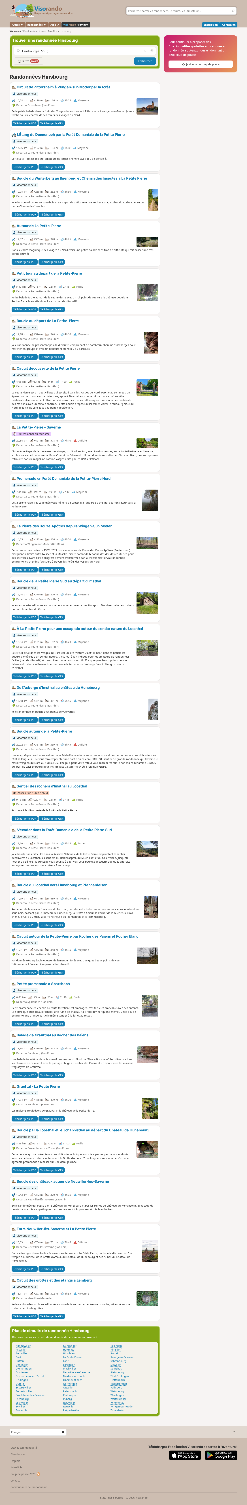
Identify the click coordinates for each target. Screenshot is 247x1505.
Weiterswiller (118, 1399)
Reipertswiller (71, 1410)
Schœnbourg (118, 1361)
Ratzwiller (69, 1402)
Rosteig (115, 1353)
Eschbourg (22, 1399)
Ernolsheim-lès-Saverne (30, 1395)
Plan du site (17, 1454)
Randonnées (35, 24)
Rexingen (116, 1345)
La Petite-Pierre (72, 1357)
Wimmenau (117, 1402)
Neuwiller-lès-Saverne (76, 1372)
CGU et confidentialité (23, 1447)
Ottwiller (68, 1387)
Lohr (66, 1361)
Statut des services (111, 1497)
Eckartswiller (23, 1387)
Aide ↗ (54, 24)
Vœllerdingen (118, 1383)
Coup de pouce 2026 (22, 1474)
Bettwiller (21, 1353)
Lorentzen (69, 1364)
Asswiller (21, 1349)
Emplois (15, 1461)
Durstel (20, 1383)
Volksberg (116, 1387)
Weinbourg (117, 1391)
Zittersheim (117, 1410)
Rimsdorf (116, 1349)
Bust (18, 1357)
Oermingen (70, 1383)
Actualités (16, 1467)
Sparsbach (116, 1368)
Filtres (30, 61)
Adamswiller (23, 1345)
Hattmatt (68, 1349)
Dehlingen (22, 1364)
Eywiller (20, 1406)
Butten (20, 1361)
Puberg (67, 1399)
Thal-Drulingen (119, 1376)
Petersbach (70, 1391)
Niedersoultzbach (74, 1376)
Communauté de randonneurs (28, 1487)
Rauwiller (68, 1406)
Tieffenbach (117, 1380)
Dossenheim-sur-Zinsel (30, 1376)
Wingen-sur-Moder (122, 1406)
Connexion (229, 24)
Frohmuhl (21, 1410)
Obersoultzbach (72, 1380)
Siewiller (115, 1364)
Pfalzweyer (69, 1395)
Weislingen (117, 1395)
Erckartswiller (24, 1391)
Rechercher (145, 61)
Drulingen (22, 1380)
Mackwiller (69, 1368)
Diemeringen (24, 1368)
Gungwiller (69, 1345)
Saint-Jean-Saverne (121, 1357)
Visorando (15, 31)
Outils (16, 24)
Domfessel (22, 1372)
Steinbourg (117, 1372)
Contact (15, 1480)
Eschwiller (22, 1402)
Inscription (211, 24)
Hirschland (69, 1353)
